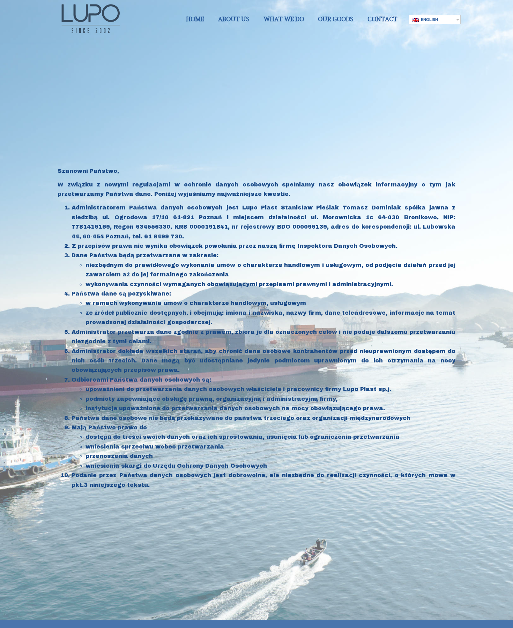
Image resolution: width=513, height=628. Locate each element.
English (428, 19)
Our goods (336, 19)
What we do (283, 19)
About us (234, 19)
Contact (382, 19)
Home (195, 19)
